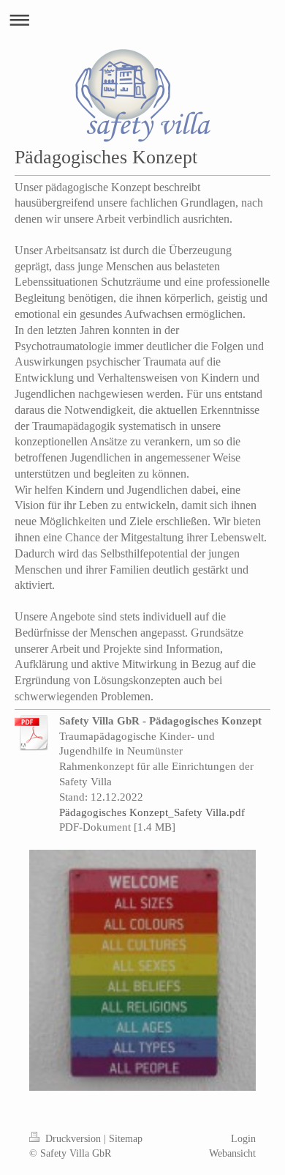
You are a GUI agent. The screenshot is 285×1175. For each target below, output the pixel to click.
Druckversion (73, 1138)
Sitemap (125, 1138)
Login (243, 1138)
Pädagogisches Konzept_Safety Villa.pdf (152, 812)
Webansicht (232, 1153)
